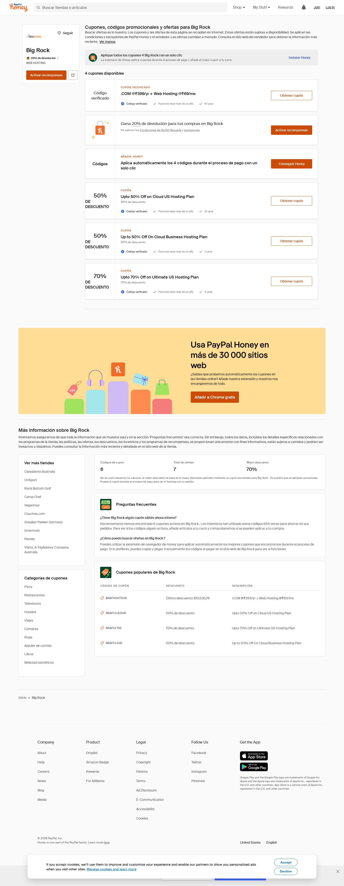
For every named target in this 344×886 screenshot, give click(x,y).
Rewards (285, 7)
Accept (286, 862)
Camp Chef (32, 497)
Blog (40, 790)
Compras (31, 629)
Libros (28, 654)
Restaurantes (34, 595)
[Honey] (18, 8)
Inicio (22, 698)
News (41, 781)
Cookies (142, 818)
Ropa (28, 637)
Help (40, 762)
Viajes (28, 620)
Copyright (143, 762)
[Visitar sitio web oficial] (73, 75)
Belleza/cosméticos (39, 662)
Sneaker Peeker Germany (43, 522)
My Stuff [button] (260, 7)
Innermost (32, 530)
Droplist (92, 753)
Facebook (198, 753)
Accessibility (145, 809)
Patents (142, 771)
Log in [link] (330, 7)
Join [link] (317, 7)
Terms (141, 781)
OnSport (30, 480)
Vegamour (32, 505)
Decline (286, 871)
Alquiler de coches (37, 646)
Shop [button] (237, 7)
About (41, 753)
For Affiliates (95, 781)
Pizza (28, 587)
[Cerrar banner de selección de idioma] (338, 871)
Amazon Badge (97, 762)
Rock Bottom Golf (37, 488)
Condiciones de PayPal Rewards (160, 130)
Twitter (196, 762)
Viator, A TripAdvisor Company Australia (46, 549)
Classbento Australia (39, 471)
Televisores (32, 603)
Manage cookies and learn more (111, 869)
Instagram (199, 771)
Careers (43, 771)
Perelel (29, 539)
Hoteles (30, 612)
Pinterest (198, 781)
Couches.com (34, 514)
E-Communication (150, 800)
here (107, 842)
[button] (258, 842)
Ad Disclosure (146, 790)
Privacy (141, 753)
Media (42, 800)
